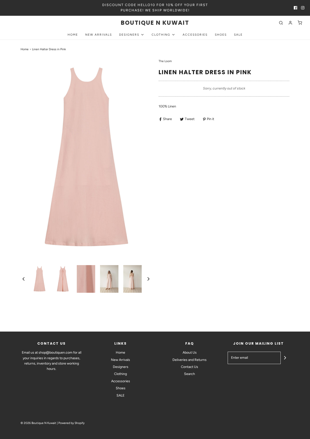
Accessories (195, 34)
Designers (120, 367)
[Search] (281, 23)
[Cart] (300, 23)
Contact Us (189, 367)
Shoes (221, 34)
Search (189, 374)
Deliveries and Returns (189, 360)
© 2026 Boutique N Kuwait (38, 423)
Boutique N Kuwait (155, 22)
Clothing (120, 374)
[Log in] (290, 23)
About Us (190, 352)
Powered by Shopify (71, 423)
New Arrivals (98, 34)
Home (73, 34)
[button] (23, 279)
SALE (238, 34)
